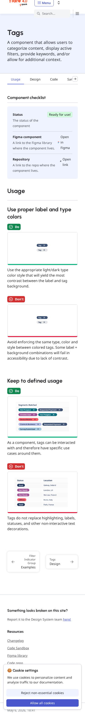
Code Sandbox (18, 648)
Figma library (17, 655)
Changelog (15, 640)
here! (67, 619)
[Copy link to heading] (5, 190)
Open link (67, 162)
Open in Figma (65, 142)
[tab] (15, 79)
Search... (48, 13)
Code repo (15, 663)
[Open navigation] (77, 13)
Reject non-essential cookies (42, 693)
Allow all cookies (42, 703)
